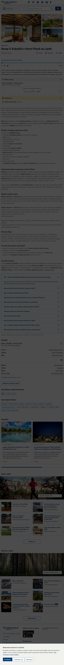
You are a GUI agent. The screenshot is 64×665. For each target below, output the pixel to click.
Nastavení (29, 659)
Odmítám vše (18, 659)
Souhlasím (7, 659)
